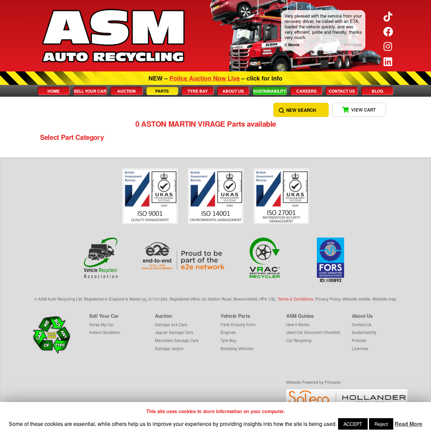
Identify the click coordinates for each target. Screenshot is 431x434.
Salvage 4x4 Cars (171, 324)
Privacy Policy (327, 299)
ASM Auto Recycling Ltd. (60, 299)
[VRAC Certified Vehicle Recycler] (265, 258)
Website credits (356, 299)
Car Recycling (298, 340)
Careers (306, 91)
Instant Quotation (104, 332)
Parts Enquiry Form (238, 324)
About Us (233, 91)
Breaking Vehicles (237, 348)
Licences (360, 348)
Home (53, 91)
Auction (126, 91)
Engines (228, 332)
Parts (162, 91)
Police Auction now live (204, 78)
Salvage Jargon (169, 348)
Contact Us (342, 91)
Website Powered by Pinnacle (313, 382)
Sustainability (269, 91)
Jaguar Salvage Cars (174, 332)
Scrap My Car (101, 324)
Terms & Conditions (295, 299)
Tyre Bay (198, 91)
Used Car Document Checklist (313, 332)
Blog (377, 91)
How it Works (297, 324)
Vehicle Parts (235, 315)
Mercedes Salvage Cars (177, 340)
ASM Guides (300, 315)
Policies (359, 340)
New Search (301, 110)
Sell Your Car (90, 91)
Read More (408, 424)
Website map (384, 299)
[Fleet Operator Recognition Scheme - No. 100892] (330, 260)
